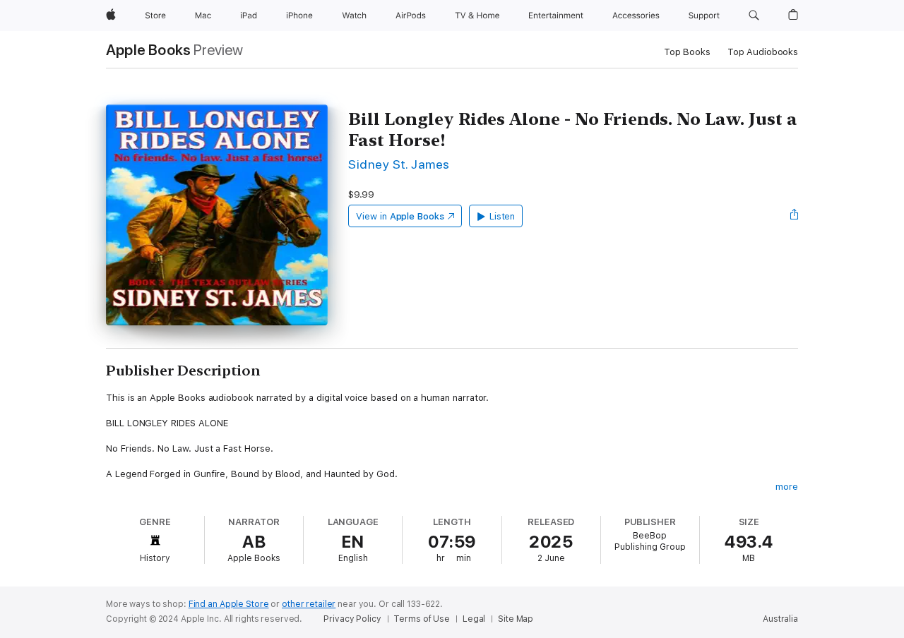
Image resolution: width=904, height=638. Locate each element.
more (786, 486)
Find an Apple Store (229, 604)
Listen (502, 216)
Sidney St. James (399, 164)
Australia (780, 619)
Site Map (515, 619)
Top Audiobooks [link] (762, 52)
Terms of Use (421, 619)
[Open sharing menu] (794, 216)
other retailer (308, 604)
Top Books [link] (687, 52)
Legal (474, 619)
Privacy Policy (352, 619)
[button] (754, 15)
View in (400, 216)
